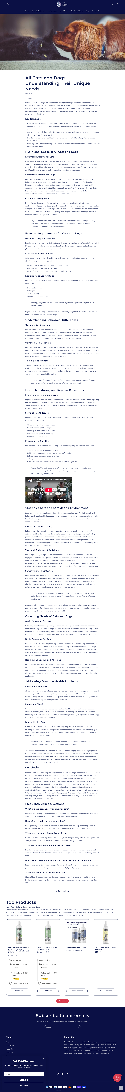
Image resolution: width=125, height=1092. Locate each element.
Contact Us (10, 1045)
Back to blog (63, 891)
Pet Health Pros (64, 1091)
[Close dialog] (43, 1058)
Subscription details (20, 983)
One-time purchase (16, 965)
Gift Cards (9, 1052)
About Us (9, 1049)
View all (62, 1001)
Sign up (24, 1079)
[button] (8, 4)
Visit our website (60, 759)
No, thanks (24, 1085)
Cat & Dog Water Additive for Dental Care (47, 948)
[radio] (11, 964)
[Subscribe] (78, 1027)
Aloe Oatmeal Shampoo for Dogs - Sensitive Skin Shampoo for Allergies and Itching (18, 950)
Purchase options (15, 960)
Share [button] (30, 98)
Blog (7, 1042)
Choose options (77, 991)
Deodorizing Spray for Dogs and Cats (105, 948)
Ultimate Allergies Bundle (76, 947)
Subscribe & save (17, 975)
